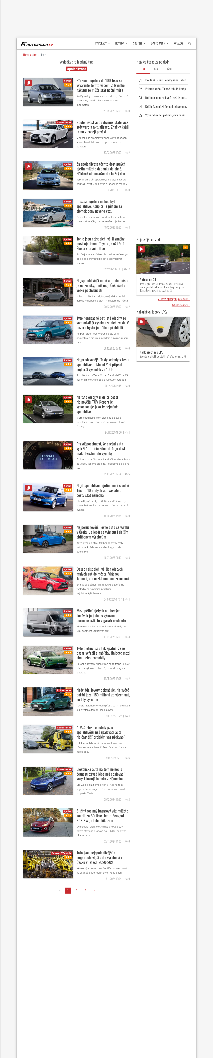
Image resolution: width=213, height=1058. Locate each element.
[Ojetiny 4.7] (48, 329)
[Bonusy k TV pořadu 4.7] (48, 864)
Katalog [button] (178, 43)
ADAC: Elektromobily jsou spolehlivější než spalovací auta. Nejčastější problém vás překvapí (100, 732)
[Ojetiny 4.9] (48, 175)
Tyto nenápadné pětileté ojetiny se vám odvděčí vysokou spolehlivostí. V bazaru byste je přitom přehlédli (103, 323)
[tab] (143, 68)
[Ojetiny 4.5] (48, 538)
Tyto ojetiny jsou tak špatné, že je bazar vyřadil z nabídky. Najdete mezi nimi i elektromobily (103, 653)
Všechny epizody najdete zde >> (174, 299)
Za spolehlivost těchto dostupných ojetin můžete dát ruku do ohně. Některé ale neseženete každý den (101, 168)
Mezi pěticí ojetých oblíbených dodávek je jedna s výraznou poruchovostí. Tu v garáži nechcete (101, 615)
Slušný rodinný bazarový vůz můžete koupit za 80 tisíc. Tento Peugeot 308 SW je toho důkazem (102, 815)
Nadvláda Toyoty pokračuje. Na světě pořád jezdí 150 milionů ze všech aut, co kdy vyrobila (103, 694)
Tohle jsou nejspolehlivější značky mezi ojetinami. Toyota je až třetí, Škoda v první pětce (100, 243)
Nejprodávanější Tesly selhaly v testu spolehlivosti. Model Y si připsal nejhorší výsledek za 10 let (103, 364)
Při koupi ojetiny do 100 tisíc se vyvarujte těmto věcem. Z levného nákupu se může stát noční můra (101, 85)
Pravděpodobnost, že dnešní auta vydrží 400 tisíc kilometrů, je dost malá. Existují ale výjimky (101, 448)
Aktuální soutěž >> (181, 305)
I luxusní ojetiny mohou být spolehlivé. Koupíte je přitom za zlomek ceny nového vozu (99, 206)
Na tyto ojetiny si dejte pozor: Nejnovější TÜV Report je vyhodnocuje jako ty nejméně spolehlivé (98, 404)
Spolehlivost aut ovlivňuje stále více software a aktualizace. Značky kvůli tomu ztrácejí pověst (103, 127)
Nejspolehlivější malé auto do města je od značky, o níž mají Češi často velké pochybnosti (102, 285)
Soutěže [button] (137, 43)
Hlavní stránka (30, 55)
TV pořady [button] (101, 43)
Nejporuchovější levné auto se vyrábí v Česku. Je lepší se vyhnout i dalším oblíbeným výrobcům (103, 532)
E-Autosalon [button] (158, 43)
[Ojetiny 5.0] (48, 91)
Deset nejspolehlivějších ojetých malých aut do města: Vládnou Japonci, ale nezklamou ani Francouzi (103, 574)
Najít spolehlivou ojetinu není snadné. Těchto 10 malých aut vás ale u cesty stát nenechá (103, 490)
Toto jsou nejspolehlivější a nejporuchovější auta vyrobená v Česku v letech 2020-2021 (99, 857)
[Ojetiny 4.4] (48, 250)
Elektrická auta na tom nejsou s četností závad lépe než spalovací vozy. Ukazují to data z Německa (100, 774)
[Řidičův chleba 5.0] (48, 133)
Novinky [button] (119, 43)
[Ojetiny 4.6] (48, 622)
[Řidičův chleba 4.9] (48, 738)
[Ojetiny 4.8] (48, 371)
